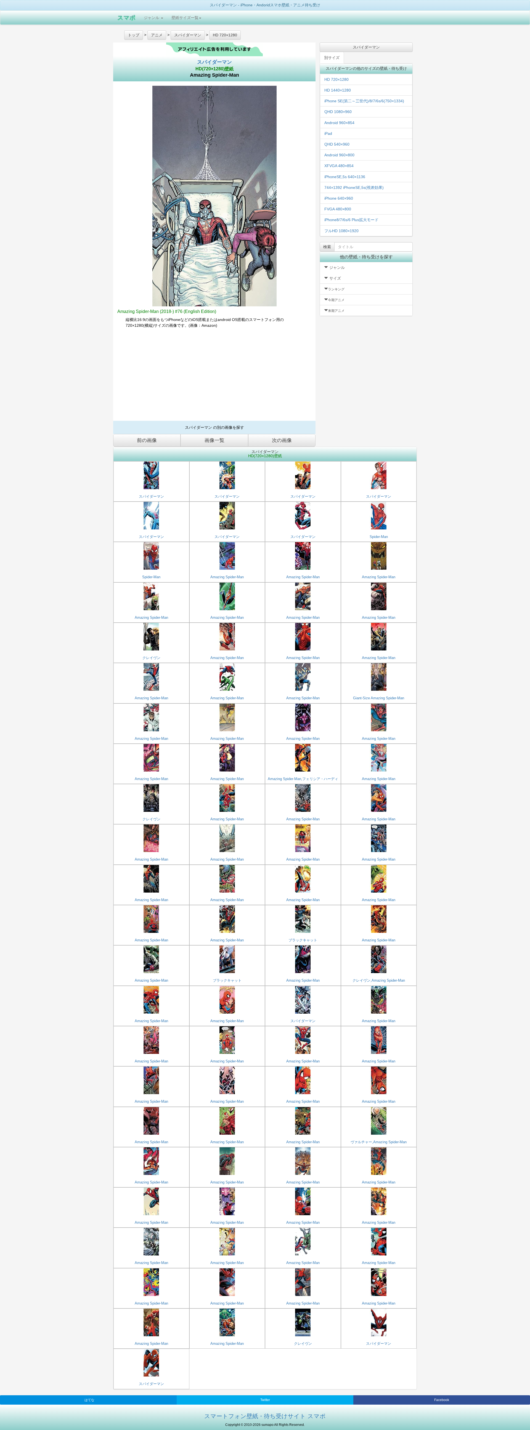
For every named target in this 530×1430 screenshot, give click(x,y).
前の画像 (147, 440)
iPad (328, 133)
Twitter (265, 1400)
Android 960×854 (339, 122)
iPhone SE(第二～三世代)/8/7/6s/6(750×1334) (364, 101)
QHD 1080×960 (338, 111)
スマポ (126, 17)
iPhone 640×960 (338, 198)
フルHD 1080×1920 (341, 231)
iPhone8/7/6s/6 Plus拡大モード (351, 220)
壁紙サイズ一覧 (184, 17)
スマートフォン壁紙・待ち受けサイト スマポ (265, 1416)
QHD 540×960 (336, 144)
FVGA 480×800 (337, 209)
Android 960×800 (339, 155)
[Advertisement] (214, 376)
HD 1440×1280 (337, 90)
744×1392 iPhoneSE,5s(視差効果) (354, 187)
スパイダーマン (214, 62)
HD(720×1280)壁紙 (214, 68)
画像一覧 (214, 440)
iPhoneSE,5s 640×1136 (344, 177)
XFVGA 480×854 (339, 166)
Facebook (441, 1400)
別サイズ (332, 57)
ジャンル (152, 17)
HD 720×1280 (336, 79)
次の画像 (282, 440)
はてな (89, 1400)
